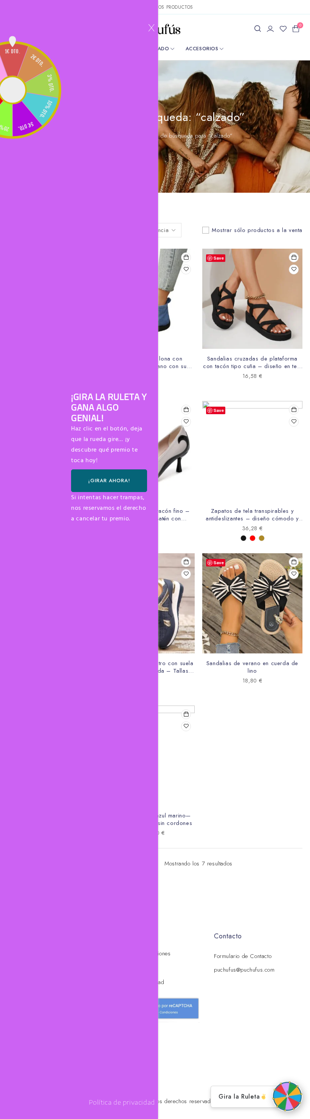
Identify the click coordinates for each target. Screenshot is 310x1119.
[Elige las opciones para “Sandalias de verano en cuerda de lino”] (294, 562)
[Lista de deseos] (283, 28)
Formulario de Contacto (242, 956)
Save (219, 258)
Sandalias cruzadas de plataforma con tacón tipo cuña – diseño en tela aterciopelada (252, 366)
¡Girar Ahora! (109, 480)
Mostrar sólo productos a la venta (257, 230)
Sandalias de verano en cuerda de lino (252, 667)
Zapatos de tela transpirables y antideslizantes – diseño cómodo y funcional (252, 518)
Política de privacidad (122, 1102)
